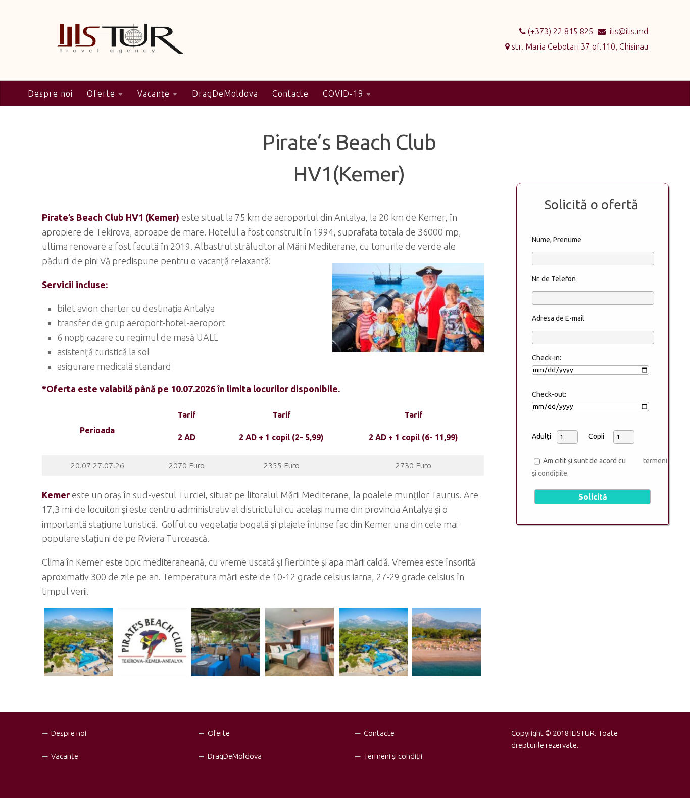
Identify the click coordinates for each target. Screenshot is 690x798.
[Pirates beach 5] (78, 642)
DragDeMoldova (225, 93)
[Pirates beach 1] (446, 642)
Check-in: (546, 358)
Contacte (290, 93)
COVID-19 (343, 93)
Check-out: (549, 394)
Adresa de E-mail (558, 318)
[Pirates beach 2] (373, 642)
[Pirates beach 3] (299, 642)
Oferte (101, 93)
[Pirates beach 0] (152, 642)
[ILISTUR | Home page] (103, 39)
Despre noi (50, 93)
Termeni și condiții (393, 756)
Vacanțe (153, 93)
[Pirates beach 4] (225, 642)
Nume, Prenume (556, 240)
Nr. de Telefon (554, 279)
